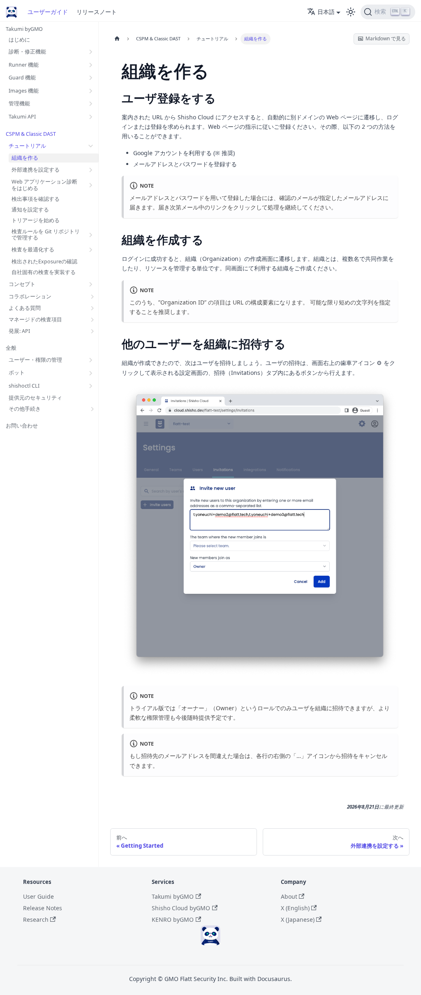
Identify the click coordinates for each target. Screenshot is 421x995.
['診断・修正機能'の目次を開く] (91, 52)
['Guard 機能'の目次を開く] (91, 78)
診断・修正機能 (27, 51)
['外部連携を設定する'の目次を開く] (91, 170)
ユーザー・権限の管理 (35, 359)
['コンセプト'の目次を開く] (91, 284)
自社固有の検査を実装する (44, 272)
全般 (11, 347)
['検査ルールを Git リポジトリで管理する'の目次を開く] (91, 234)
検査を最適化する (33, 249)
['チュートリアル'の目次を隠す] (91, 146)
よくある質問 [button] (25, 308)
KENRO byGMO (173, 919)
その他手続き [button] (25, 408)
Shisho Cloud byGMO (181, 908)
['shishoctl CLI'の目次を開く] (91, 386)
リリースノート (96, 12)
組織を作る (25, 157)
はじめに (19, 39)
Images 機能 (24, 90)
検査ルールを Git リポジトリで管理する (46, 235)
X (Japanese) (298, 919)
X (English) (295, 908)
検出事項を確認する (36, 198)
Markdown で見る (385, 38)
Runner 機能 (24, 64)
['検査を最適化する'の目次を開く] (91, 250)
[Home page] (117, 38)
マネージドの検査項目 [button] (35, 319)
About (289, 896)
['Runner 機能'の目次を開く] (91, 64)
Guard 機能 (22, 77)
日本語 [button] (326, 12)
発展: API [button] (19, 331)
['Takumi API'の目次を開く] (91, 116)
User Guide (38, 896)
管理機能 (19, 103)
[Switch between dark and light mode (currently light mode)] (350, 12)
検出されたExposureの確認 (44, 261)
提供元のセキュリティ (35, 397)
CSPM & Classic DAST (31, 133)
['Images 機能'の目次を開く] (91, 90)
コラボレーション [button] (30, 296)
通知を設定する (30, 209)
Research (36, 919)
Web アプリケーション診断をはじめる (44, 185)
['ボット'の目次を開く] (91, 373)
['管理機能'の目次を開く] (91, 103)
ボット (17, 372)
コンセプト (22, 284)
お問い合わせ (22, 425)
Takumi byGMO (24, 29)
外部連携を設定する (36, 169)
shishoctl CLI (24, 385)
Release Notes (42, 908)
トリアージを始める (36, 220)
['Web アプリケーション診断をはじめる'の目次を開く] (91, 185)
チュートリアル (27, 145)
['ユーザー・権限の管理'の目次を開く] (91, 360)
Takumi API (22, 116)
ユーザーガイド (48, 12)
